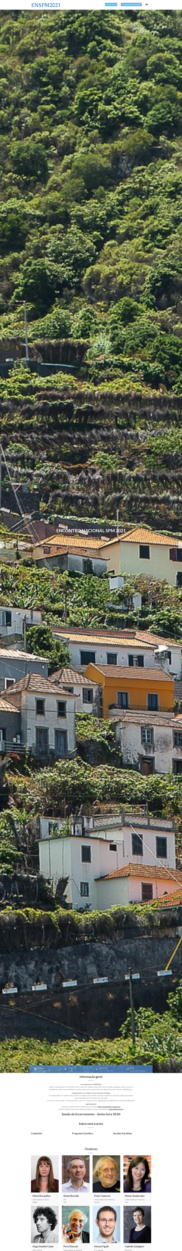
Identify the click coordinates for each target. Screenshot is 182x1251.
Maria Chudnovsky (135, 1196)
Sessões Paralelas (122, 1133)
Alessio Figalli (101, 1246)
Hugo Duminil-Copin (43, 1246)
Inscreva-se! (91, 551)
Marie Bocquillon (41, 1196)
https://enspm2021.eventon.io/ (109, 1107)
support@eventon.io (116, 1109)
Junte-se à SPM (111, 4)
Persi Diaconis (70, 1246)
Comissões (36, 1133)
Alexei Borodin (71, 1196)
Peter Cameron (102, 1196)
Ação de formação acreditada (131, 4)
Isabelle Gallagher (134, 1246)
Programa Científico (82, 1133)
